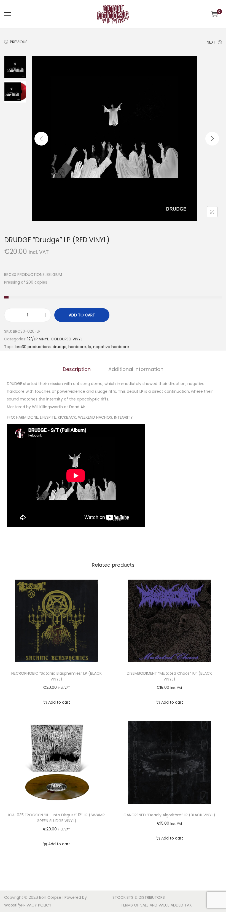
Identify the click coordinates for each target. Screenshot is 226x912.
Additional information (135, 369)
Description (77, 369)
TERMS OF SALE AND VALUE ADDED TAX (156, 905)
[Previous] (41, 139)
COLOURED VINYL (66, 339)
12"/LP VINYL (38, 339)
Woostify (12, 905)
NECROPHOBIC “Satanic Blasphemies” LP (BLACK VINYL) (56, 676)
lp (89, 346)
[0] (214, 14)
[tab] (77, 369)
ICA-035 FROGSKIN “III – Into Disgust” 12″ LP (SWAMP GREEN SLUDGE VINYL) (56, 818)
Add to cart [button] (59, 702)
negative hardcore (111, 346)
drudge (59, 346)
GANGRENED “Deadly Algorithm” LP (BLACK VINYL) (169, 815)
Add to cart (82, 315)
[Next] (212, 139)
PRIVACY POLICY (36, 905)
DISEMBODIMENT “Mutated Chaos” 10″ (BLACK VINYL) (169, 676)
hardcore (77, 346)
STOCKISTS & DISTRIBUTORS (138, 897)
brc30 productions (33, 346)
